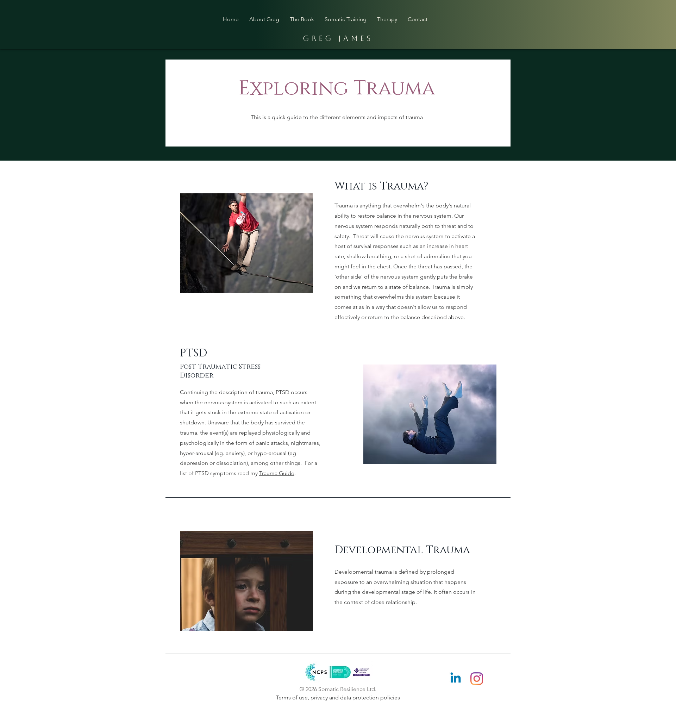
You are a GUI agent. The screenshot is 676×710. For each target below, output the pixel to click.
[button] (387, 19)
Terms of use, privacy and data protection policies (338, 697)
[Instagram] (476, 678)
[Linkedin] (455, 678)
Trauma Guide (276, 473)
